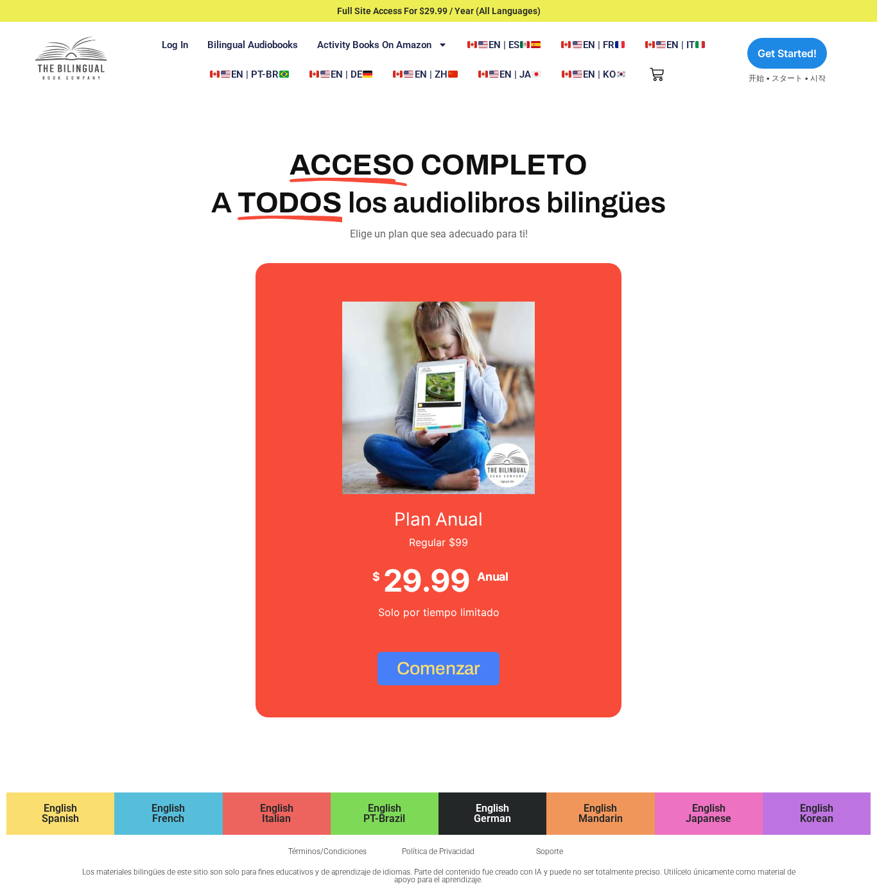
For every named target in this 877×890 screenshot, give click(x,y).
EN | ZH (431, 74)
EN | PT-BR (255, 74)
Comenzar (438, 668)
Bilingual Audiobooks (252, 45)
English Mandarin (600, 813)
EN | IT (680, 45)
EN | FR (598, 45)
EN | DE (346, 74)
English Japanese (708, 813)
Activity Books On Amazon (374, 45)
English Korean (816, 813)
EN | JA (515, 74)
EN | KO (599, 74)
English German (492, 813)
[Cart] (656, 74)
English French (168, 813)
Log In (175, 45)
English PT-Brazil (384, 813)
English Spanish (60, 813)
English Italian (276, 813)
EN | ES (504, 45)
